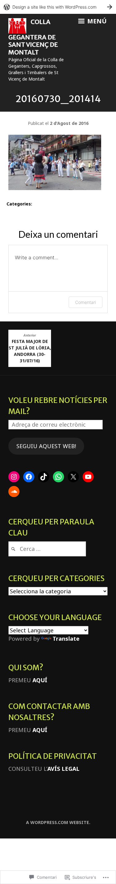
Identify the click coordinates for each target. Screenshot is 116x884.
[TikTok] (43, 476)
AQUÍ (39, 680)
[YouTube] (88, 476)
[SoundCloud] (13, 491)
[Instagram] (13, 476)
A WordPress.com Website (57, 822)
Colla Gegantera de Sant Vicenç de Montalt (33, 37)
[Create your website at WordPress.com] (58, 7)
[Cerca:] (47, 548)
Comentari (85, 302)
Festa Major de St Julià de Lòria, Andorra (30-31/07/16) (30, 348)
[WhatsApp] (58, 476)
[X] (73, 476)
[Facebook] (28, 476)
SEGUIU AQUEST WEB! (46, 446)
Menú (96, 21)
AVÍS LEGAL (63, 768)
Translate (66, 638)
